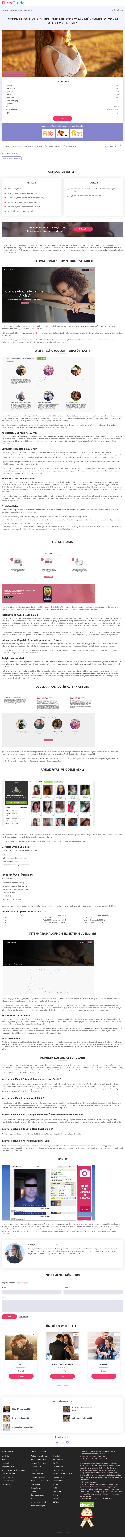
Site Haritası (6, 1484)
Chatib (33, 1491)
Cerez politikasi (7, 1477)
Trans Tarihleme (59, 1470)
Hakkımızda (6, 1459)
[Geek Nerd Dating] (66, 1409)
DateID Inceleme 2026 (20, 1418)
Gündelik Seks (36, 1467)
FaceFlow (56, 1498)
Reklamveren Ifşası (8, 1474)
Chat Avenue (35, 1484)
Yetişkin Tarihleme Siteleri (62, 1474)
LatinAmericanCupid (38, 1502)
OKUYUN (21, 1371)
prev (59, 1386)
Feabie (55, 1488)
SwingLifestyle (36, 1488)
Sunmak (9, 1317)
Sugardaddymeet (37, 1495)
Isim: (4, 1288)
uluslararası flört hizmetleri (35, 333)
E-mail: (66, 1288)
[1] (18, 1282)
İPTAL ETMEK (23, 1317)
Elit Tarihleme (58, 1467)
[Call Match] (66, 1418)
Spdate (55, 1495)
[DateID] (6, 1418)
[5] (27, 1282)
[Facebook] (106, 146)
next (66, 1386)
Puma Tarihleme (37, 1474)
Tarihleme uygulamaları (39, 1456)
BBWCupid (56, 1502)
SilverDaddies (58, 1481)
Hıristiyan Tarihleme (38, 1463)
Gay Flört (56, 1463)
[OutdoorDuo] (6, 1427)
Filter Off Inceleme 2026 (21, 1409)
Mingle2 (55, 1484)
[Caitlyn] (14, 1253)
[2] (20, 1282)
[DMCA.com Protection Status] (87, 1507)
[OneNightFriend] (76, 133)
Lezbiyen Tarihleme (38, 1477)
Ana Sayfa (5, 1456)
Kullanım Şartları (8, 1481)
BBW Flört (34, 1470)
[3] (22, 1282)
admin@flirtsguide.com (88, 1461)
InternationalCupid (38, 1506)
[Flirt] (48, 133)
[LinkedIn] (110, 146)
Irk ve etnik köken (9, 153)
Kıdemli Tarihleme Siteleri (40, 1481)
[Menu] (122, 3)
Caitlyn (31, 1244)
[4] (25, 1282)
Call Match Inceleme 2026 (82, 1418)
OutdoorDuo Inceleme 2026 (22, 1427)
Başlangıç (83, 229)
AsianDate (34, 1498)
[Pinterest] (120, 146)
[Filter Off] (6, 1409)
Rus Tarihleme (58, 1459)
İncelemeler (6, 1463)
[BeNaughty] (62, 133)
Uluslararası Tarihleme (11, 158)
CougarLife (57, 1491)
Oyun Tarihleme (58, 1477)
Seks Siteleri (57, 1456)
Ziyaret (62, 118)
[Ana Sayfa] (13, 3)
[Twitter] (115, 146)
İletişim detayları (8, 1467)
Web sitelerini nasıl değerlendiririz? (14, 1470)
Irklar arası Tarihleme (38, 1459)
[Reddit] (57, 1442)
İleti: (4, 1298)
